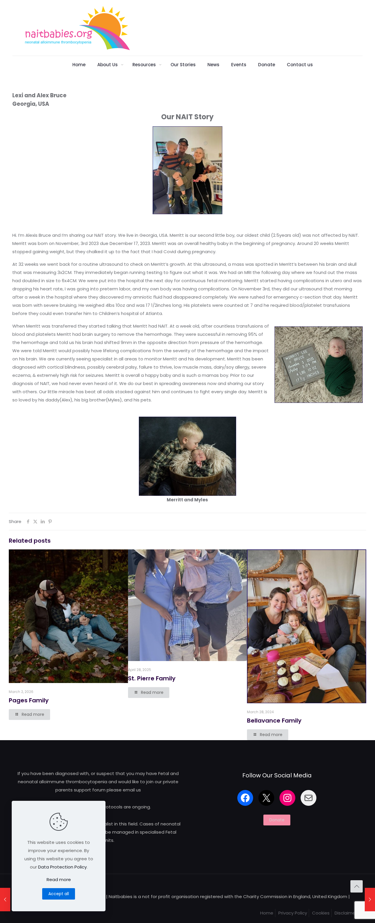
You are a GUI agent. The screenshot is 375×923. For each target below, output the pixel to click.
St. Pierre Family (151, 678)
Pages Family (29, 700)
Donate (276, 820)
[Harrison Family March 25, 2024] (370, 899)
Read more (59, 879)
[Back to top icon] (356, 886)
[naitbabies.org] (77, 28)
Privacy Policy (292, 913)
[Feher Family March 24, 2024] (5, 899)
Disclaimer (346, 913)
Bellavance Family (274, 720)
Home (266, 913)
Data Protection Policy (62, 867)
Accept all (58, 894)
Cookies (321, 913)
